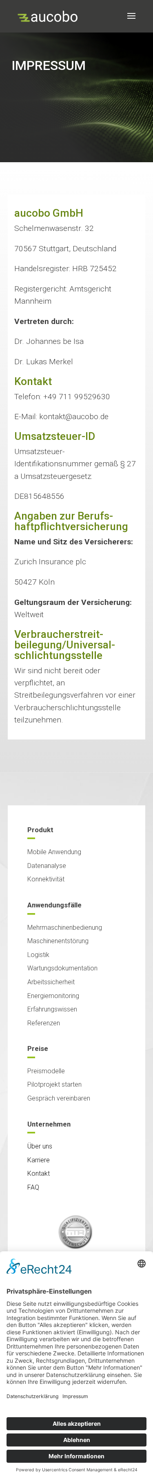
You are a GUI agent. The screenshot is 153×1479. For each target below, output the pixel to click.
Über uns (39, 1146)
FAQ (33, 1187)
